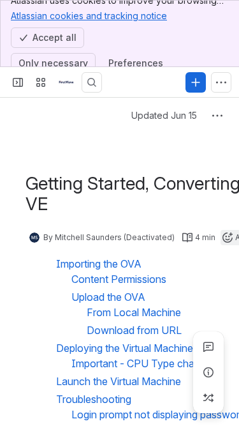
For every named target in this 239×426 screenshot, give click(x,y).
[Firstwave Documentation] (66, 82)
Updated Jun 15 (164, 115)
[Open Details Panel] (208, 372)
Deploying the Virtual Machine (124, 348)
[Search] (92, 82)
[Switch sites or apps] (41, 82)
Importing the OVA (98, 263)
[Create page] (208, 398)
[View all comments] (208, 347)
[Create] (195, 82)
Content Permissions (118, 279)
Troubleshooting (93, 399)
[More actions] (217, 115)
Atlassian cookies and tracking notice (89, 15)
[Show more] (221, 82)
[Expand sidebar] (18, 82)
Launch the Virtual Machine (118, 381)
